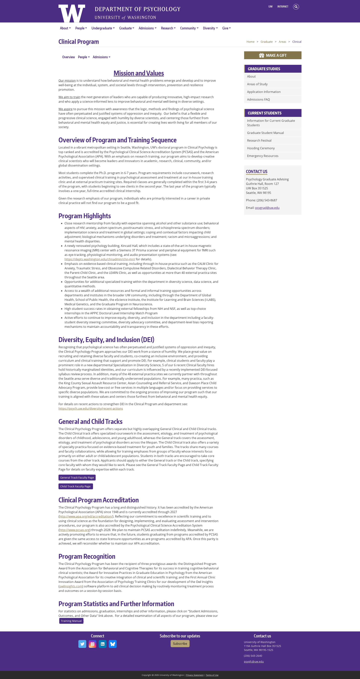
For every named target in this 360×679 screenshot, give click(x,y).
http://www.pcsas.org (74, 530)
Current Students (264, 113)
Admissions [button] (100, 57)
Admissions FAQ (258, 99)
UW (270, 6)
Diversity (209, 28)
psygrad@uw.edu (267, 208)
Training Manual (71, 621)
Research (167, 28)
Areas (282, 41)
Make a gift (276, 55)
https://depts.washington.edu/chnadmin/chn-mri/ (99, 259)
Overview (68, 57)
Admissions (146, 28)
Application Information (264, 92)
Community (188, 28)
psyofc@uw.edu (254, 661)
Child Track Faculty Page (75, 486)
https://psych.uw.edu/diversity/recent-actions (90, 408)
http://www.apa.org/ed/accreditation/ (85, 516)
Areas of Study (257, 84)
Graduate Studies (264, 68)
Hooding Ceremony (261, 148)
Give (225, 28)
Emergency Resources (262, 156)
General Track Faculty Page (77, 477)
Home (250, 41)
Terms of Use (212, 675)
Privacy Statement (195, 675)
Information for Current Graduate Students (271, 123)
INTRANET (283, 6)
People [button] (82, 57)
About (64, 28)
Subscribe (180, 644)
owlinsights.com (70, 586)
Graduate (125, 28)
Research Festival (259, 140)
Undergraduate (102, 28)
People (79, 28)
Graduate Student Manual (265, 133)
